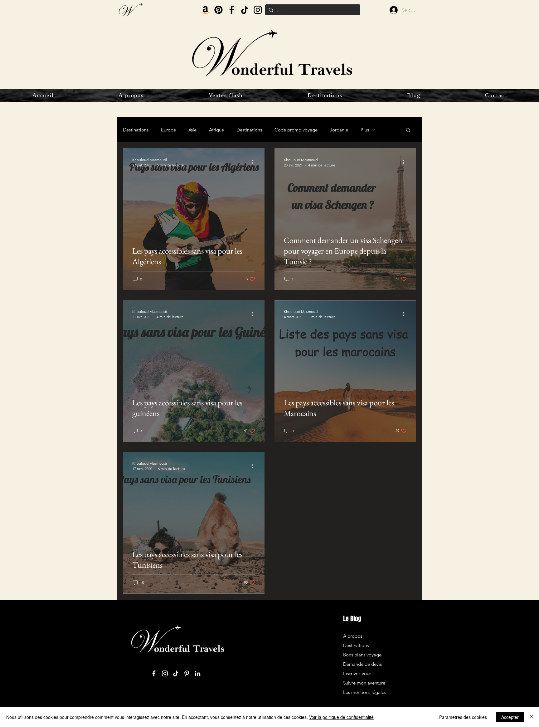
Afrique (216, 130)
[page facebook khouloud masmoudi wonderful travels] (154, 673)
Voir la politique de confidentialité (341, 717)
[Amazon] (205, 9)
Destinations (135, 130)
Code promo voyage (296, 130)
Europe (168, 130)
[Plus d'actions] (254, 162)
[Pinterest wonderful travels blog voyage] (218, 9)
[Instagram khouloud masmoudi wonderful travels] (165, 673)
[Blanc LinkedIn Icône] (198, 673)
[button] (408, 130)
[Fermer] (531, 717)
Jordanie (339, 130)
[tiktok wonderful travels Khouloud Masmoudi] (244, 9)
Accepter (510, 717)
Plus (365, 130)
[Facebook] (231, 9)
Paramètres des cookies (463, 717)
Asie (192, 130)
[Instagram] (257, 9)
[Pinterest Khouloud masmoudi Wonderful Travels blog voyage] (187, 673)
